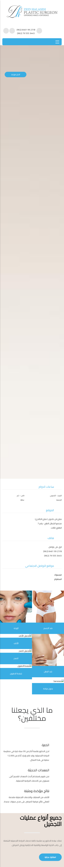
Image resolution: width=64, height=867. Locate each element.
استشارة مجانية (50, 857)
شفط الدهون (16, 674)
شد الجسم (48, 628)
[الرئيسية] (32, 10)
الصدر (16, 658)
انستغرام (58, 579)
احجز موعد (15, 74)
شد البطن (48, 672)
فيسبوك (58, 575)
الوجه (16, 628)
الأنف (16, 643)
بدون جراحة (48, 689)
